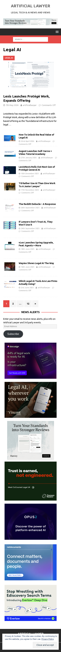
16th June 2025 (27, 267)
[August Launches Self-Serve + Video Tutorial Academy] (9, 154)
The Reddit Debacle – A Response (37, 204)
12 (28, 303)
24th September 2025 (30, 228)
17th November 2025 (30, 190)
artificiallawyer (30, 105)
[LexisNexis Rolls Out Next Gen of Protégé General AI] (9, 170)
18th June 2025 (27, 249)
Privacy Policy (47, 639)
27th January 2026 (28, 158)
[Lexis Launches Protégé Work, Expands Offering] (30, 74)
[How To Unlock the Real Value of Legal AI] (9, 138)
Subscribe (13, 334)
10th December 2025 (30, 173)
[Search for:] (30, 39)
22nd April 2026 (27, 141)
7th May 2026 (12, 105)
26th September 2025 (30, 208)
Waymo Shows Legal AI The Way (36, 263)
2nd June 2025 (27, 288)
